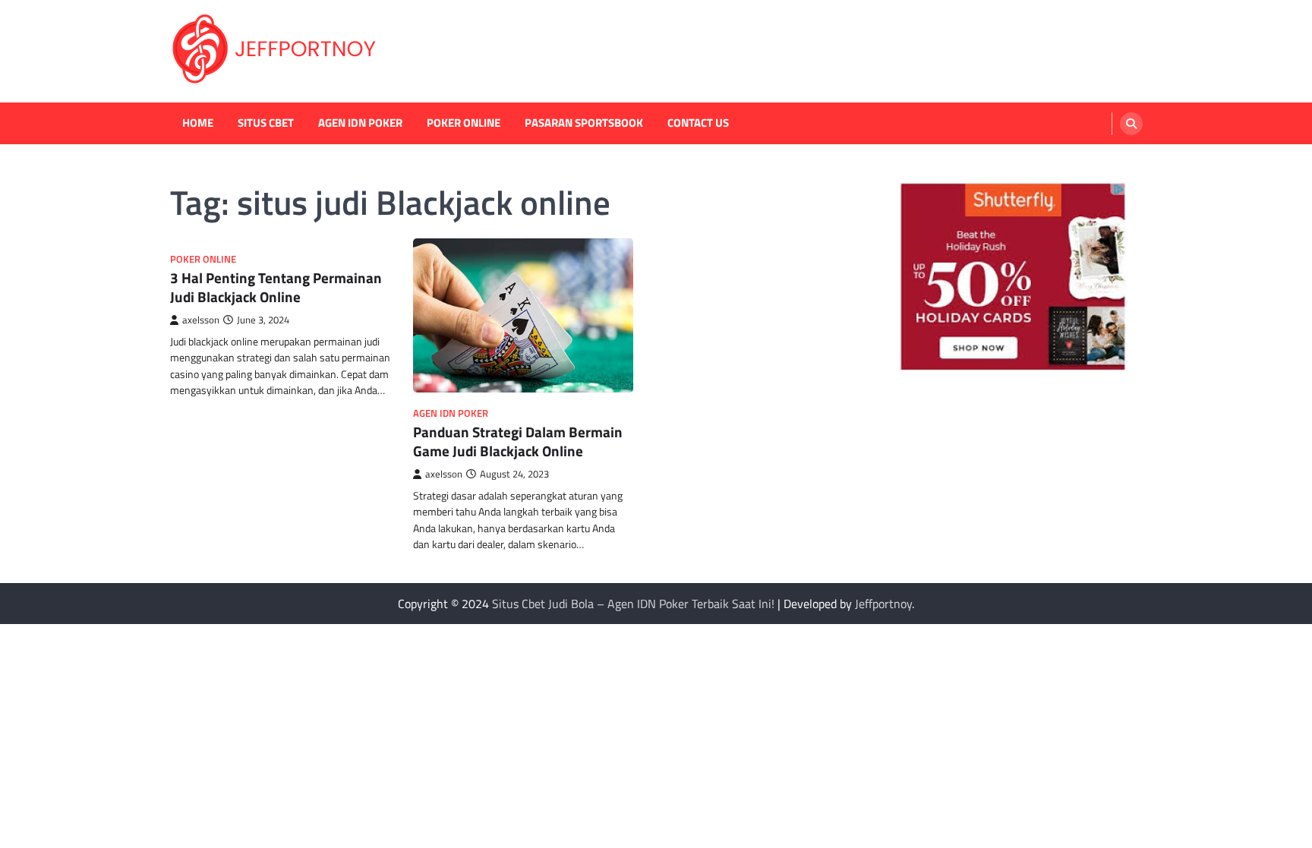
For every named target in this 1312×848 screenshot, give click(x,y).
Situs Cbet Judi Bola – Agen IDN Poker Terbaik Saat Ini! (633, 603)
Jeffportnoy (883, 603)
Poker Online (463, 123)
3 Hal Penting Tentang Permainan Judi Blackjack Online (276, 286)
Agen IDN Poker (360, 123)
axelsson (200, 320)
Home (197, 123)
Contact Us (698, 123)
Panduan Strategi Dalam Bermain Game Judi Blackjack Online (518, 441)
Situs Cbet (266, 123)
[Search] (1131, 123)
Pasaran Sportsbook (584, 123)
